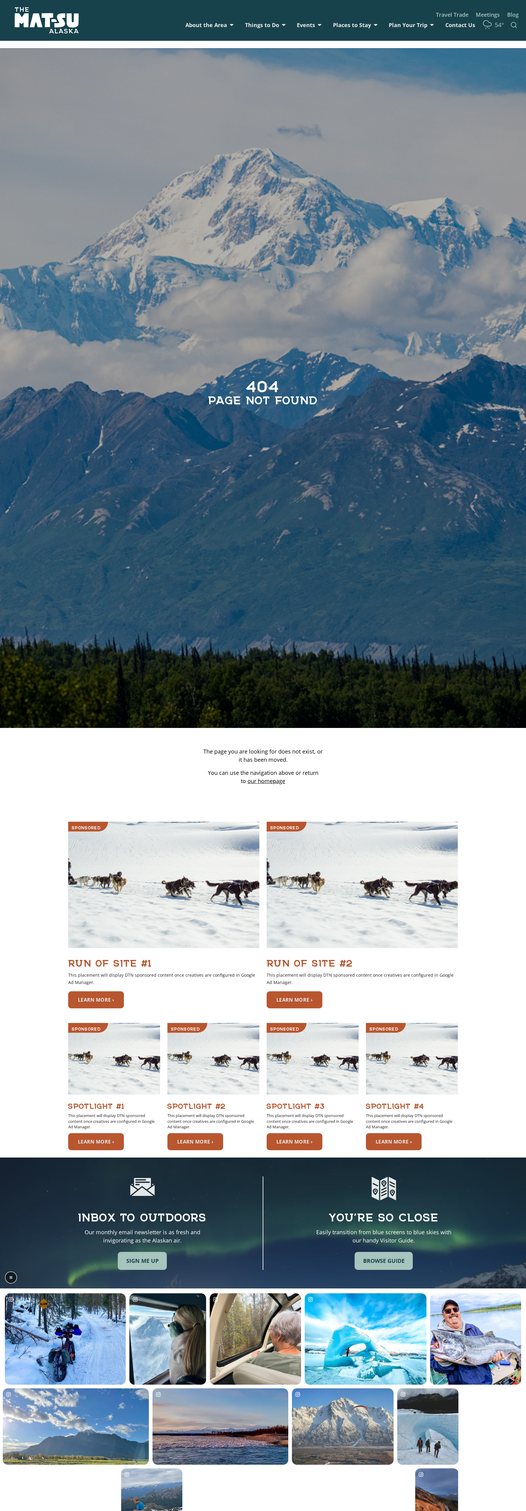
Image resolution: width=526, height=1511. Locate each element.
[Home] (46, 20)
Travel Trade (452, 14)
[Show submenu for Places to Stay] (375, 25)
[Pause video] (11, 1277)
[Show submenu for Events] (319, 25)
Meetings (488, 14)
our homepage (266, 781)
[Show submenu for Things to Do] (283, 25)
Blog (513, 14)
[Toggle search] (514, 25)
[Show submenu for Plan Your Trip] (432, 25)
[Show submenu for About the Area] (231, 25)
